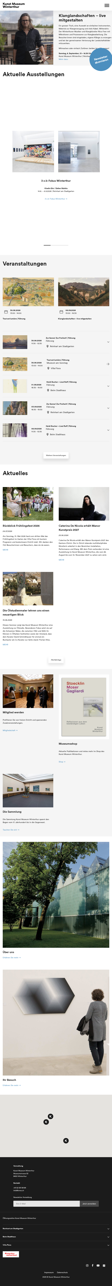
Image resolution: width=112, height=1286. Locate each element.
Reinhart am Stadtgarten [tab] (13, 1228)
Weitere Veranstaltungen (56, 455)
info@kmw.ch (18, 1190)
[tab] (56, 342)
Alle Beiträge (56, 660)
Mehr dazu (63, 59)
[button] (50, 1116)
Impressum (49, 1272)
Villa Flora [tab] (7, 1245)
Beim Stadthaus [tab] (9, 1236)
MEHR (5, 550)
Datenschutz (62, 1272)
